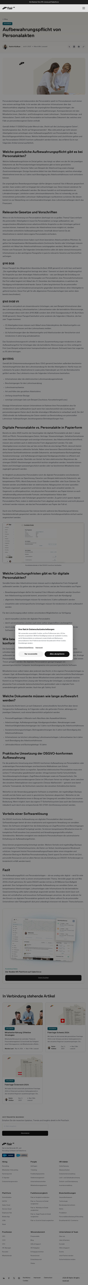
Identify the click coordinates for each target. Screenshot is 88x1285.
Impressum (39, 647)
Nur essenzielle (31, 654)
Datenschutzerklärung (25, 647)
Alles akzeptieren (57, 654)
